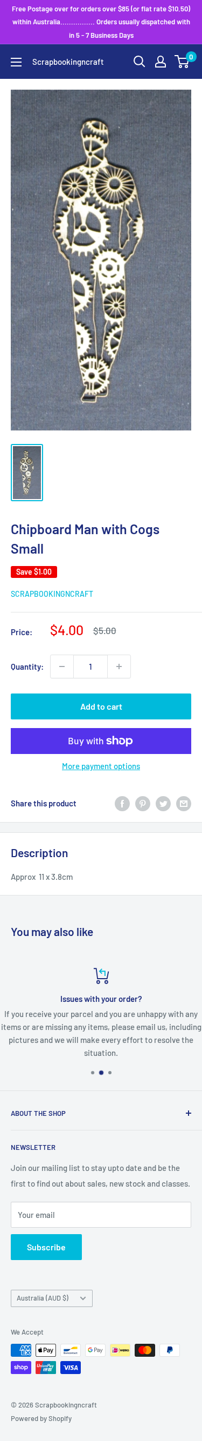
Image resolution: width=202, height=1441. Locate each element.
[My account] (160, 62)
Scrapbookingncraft (52, 593)
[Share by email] (183, 803)
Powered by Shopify (41, 1418)
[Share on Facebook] (122, 803)
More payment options (101, 766)
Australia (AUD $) (42, 1298)
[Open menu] (16, 62)
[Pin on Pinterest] (142, 803)
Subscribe (46, 1247)
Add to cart (101, 706)
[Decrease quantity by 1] (62, 666)
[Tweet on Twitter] (163, 803)
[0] (182, 61)
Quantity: (27, 666)
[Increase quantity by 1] (119, 666)
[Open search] (139, 62)
